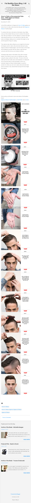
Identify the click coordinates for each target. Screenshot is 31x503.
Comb (27, 99)
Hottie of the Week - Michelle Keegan (12, 427)
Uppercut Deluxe (5, 412)
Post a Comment (7, 417)
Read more (27, 439)
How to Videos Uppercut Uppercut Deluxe (11, 409)
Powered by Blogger (15, 494)
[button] (29, 17)
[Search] (29, 4)
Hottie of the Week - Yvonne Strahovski (13, 460)
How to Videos (5, 406)
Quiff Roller (19, 99)
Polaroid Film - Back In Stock (9, 444)
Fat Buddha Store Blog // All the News (15, 4)
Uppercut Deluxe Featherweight (8, 99)
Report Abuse (15, 499)
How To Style (21, 25)
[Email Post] (2, 403)
